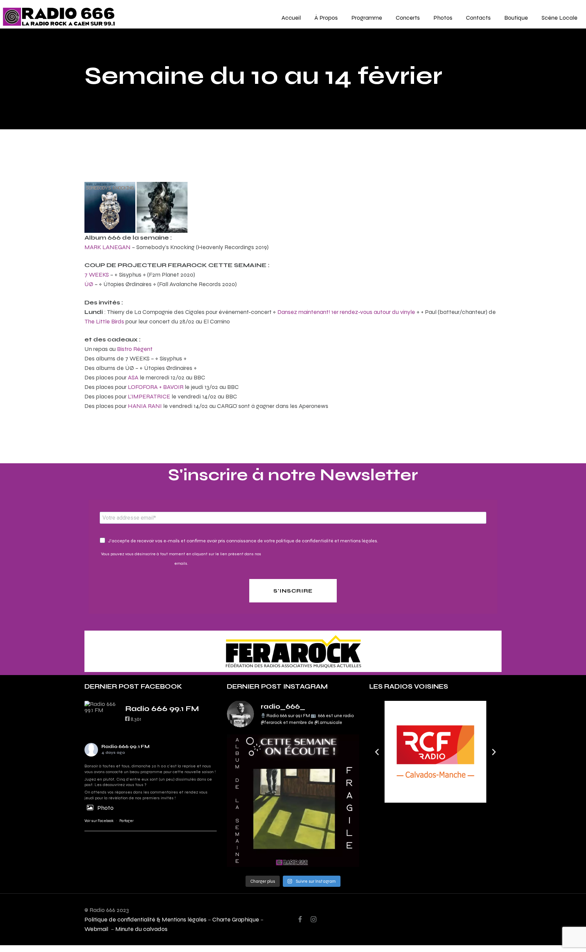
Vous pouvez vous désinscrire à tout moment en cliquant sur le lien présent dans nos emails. (181, 559)
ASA (133, 377)
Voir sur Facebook (99, 821)
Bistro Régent (135, 348)
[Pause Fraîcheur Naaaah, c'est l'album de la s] (293, 800)
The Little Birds (104, 321)
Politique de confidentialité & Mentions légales (145, 919)
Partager (126, 821)
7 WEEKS (96, 274)
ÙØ (88, 283)
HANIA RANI (145, 405)
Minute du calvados (141, 928)
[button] (377, 752)
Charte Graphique (235, 919)
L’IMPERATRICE (149, 396)
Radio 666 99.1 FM (125, 746)
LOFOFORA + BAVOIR (155, 386)
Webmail (97, 928)
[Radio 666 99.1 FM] (101, 707)
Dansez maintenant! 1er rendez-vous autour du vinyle (346, 311)
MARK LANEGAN (107, 246)
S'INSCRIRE (293, 590)
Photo (105, 807)
